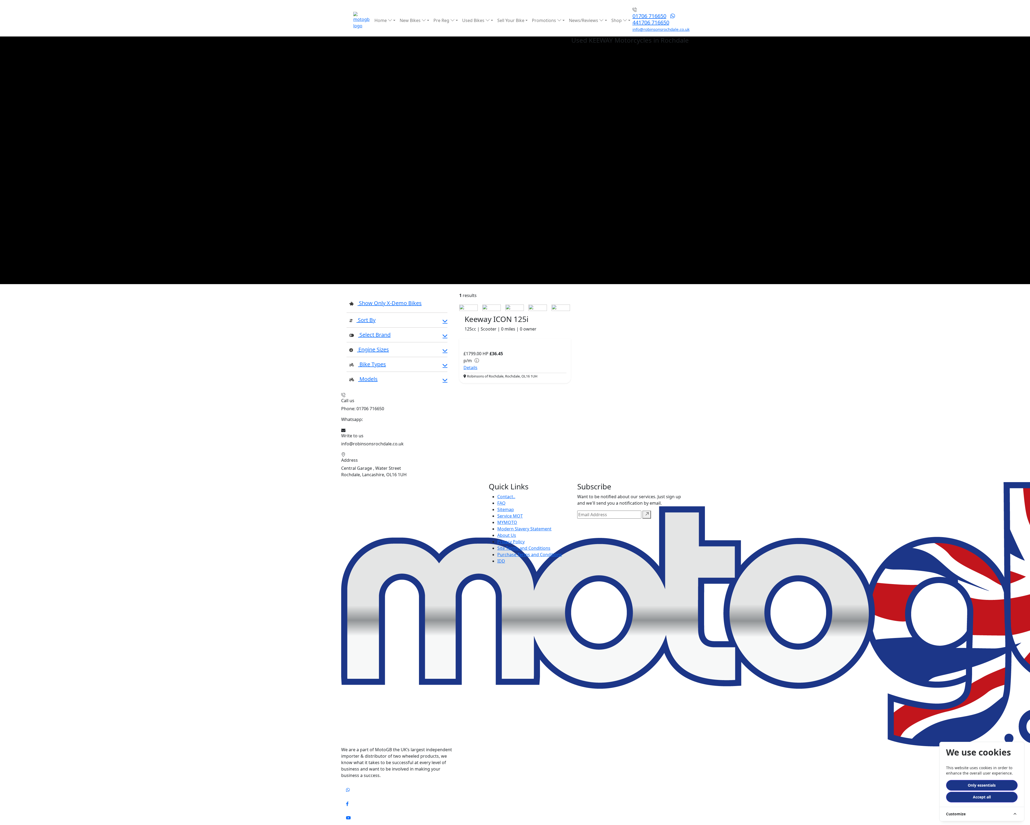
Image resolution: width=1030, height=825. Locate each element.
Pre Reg (441, 20)
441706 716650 (650, 22)
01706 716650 (649, 16)
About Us (506, 535)
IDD (501, 561)
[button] (397, 320)
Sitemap (505, 509)
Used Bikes (473, 20)
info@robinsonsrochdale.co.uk (661, 29)
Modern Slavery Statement (524, 529)
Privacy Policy (511, 542)
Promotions (544, 20)
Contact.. (506, 497)
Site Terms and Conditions (523, 548)
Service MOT (510, 516)
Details (470, 368)
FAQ (501, 503)
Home (381, 20)
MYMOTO (507, 522)
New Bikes (411, 20)
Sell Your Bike (510, 20)
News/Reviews (584, 20)
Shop (617, 20)
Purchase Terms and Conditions (529, 555)
